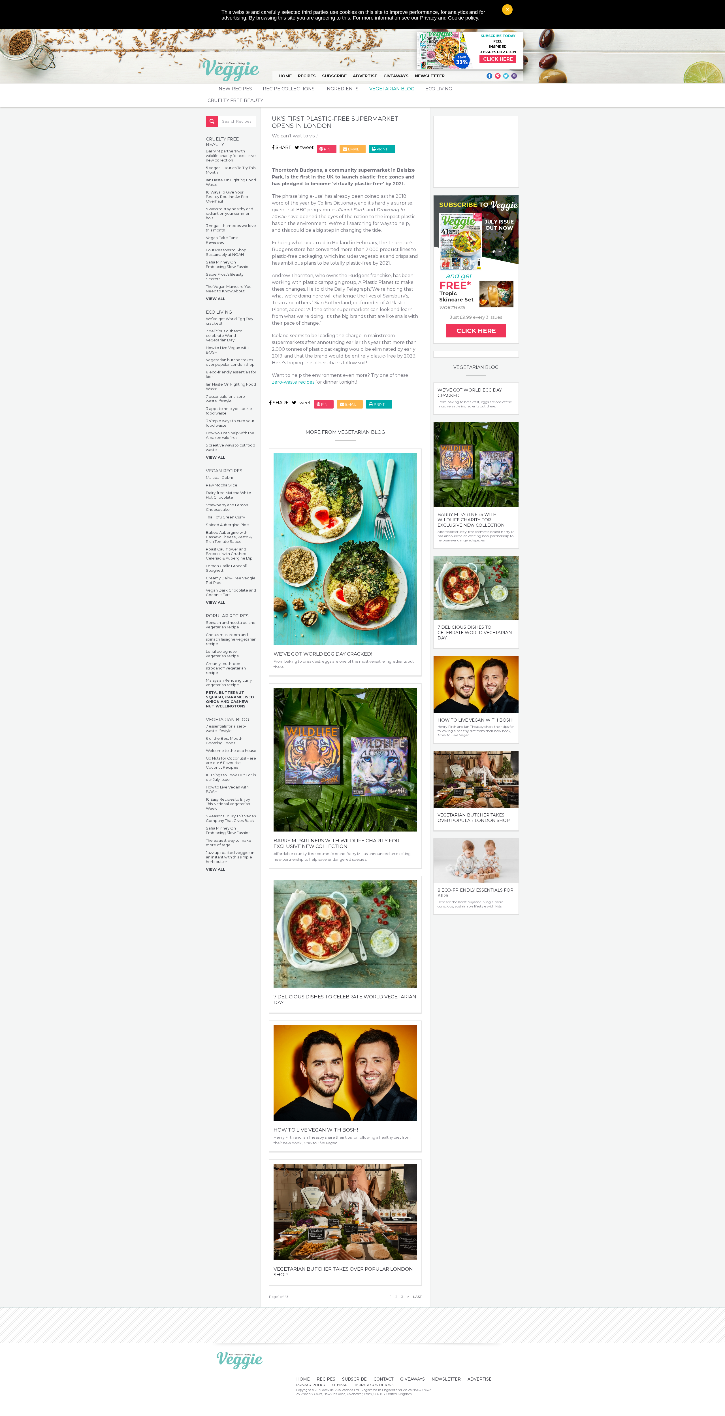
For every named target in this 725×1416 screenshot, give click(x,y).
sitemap (339, 1385)
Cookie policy (463, 18)
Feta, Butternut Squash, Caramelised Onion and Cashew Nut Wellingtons (230, 699)
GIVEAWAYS (396, 75)
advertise (480, 1379)
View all (215, 298)
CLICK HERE (498, 59)
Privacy (428, 18)
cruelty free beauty (235, 100)
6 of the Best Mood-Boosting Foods (224, 740)
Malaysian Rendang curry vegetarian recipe (229, 682)
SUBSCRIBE (334, 75)
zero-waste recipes (293, 382)
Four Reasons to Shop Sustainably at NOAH (226, 252)
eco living (438, 89)
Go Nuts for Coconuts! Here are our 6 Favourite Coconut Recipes (231, 762)
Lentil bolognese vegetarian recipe (222, 653)
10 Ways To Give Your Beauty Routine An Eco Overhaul (227, 196)
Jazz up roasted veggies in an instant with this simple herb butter (230, 857)
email (353, 149)
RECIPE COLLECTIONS (289, 89)
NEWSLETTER (430, 75)
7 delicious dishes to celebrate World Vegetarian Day (224, 335)
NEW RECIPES (235, 89)
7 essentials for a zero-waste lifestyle (226, 398)
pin (326, 149)
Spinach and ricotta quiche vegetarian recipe (230, 624)
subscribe (354, 1379)
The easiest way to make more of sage (228, 842)
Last (417, 1296)
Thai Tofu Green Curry (225, 517)
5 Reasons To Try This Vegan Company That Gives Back (231, 818)
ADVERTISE (365, 75)
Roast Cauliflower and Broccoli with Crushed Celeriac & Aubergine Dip (229, 553)
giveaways (412, 1379)
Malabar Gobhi (219, 477)
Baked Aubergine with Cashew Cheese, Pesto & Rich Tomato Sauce (229, 537)
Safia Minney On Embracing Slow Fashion (228, 264)
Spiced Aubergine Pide (227, 524)
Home (285, 75)
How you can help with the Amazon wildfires (230, 435)
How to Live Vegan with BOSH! (316, 1130)
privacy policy (310, 1385)
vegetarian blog (392, 89)
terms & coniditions (373, 1385)
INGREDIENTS (342, 89)
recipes (326, 1379)
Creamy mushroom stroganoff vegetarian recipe (226, 668)
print (381, 149)
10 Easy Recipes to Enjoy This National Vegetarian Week (228, 804)
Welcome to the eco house (231, 750)
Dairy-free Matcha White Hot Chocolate (228, 494)
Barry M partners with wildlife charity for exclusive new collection (231, 155)
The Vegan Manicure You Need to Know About (228, 288)
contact (383, 1379)
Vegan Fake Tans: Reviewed (222, 239)
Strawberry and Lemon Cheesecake (227, 507)
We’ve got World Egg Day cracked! (323, 654)
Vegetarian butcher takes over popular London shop (230, 362)
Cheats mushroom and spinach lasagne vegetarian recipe (231, 639)
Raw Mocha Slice (221, 485)
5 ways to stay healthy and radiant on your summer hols (229, 213)
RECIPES (307, 75)
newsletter (446, 1379)
